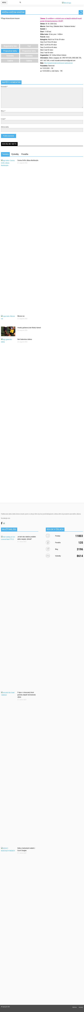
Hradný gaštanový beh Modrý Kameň (29, 328)
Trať (29, 46)
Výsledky (10, 55)
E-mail (3, 119)
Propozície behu (10, 51)
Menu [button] (4, 2)
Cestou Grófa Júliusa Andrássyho (27, 160)
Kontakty (81, 1007)
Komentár (4, 86)
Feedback (81, 464)
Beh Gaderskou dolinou (24, 339)
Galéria (10, 60)
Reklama (74, 1007)
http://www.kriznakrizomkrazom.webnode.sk (58, 63)
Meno (3, 111)
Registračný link (10, 46)
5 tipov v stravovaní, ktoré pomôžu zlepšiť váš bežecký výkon (26, 694)
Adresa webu (5, 127)
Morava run (20, 316)
